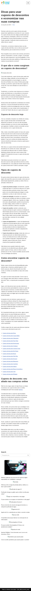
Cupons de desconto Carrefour (10, 364)
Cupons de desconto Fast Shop (10, 340)
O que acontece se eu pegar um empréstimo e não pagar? (15, 499)
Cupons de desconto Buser (9, 353)
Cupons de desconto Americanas (11, 343)
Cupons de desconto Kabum (10, 366)
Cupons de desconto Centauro (10, 346)
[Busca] (28, 455)
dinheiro (21, 389)
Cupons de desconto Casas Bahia (11, 335)
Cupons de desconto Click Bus (10, 356)
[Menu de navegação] (28, 3)
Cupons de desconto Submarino (10, 338)
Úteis (13, 24)
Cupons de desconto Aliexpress (10, 361)
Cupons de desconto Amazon (10, 358)
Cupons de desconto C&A (9, 371)
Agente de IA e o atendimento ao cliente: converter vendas (15, 512)
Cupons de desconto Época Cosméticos (12, 369)
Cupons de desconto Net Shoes (10, 351)
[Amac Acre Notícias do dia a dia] (5, 3)
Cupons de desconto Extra (9, 333)
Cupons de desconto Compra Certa (11, 348)
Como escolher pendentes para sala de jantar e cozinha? (15, 539)
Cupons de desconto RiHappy (10, 374)
